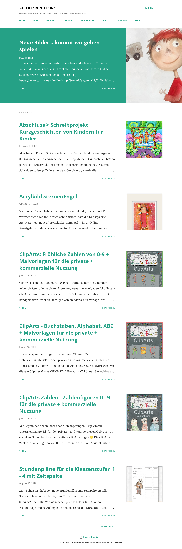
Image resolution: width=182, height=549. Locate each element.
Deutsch (68, 20)
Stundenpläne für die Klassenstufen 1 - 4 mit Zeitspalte (67, 472)
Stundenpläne (87, 20)
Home (22, 20)
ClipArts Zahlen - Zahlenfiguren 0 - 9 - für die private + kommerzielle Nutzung (66, 404)
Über (35, 20)
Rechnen (50, 20)
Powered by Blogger (93, 537)
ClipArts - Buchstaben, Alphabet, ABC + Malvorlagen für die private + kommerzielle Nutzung (66, 332)
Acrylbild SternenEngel (48, 196)
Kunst (105, 20)
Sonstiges (122, 20)
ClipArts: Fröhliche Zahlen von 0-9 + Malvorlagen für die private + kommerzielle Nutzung (64, 261)
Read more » (108, 88)
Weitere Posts (107, 526)
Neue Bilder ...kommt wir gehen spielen (59, 46)
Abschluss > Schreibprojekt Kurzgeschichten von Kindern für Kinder (61, 131)
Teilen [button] (22, 88)
